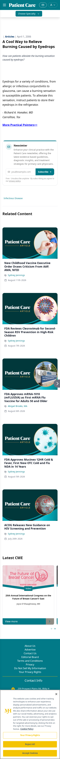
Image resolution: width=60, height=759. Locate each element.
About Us (30, 646)
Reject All (30, 744)
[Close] (56, 694)
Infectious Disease (13, 198)
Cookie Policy (26, 729)
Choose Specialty (26, 13)
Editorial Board (30, 657)
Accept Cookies (30, 753)
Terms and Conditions (30, 660)
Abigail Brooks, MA (17, 406)
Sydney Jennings (16, 275)
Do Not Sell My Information (30, 668)
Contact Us (30, 653)
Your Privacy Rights (30, 672)
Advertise (30, 649)
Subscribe (43, 171)
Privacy (30, 664)
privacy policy (15, 181)
